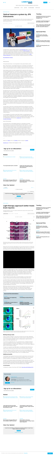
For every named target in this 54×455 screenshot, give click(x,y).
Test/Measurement (31, 7)
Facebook (15, 140)
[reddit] (20, 216)
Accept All (50, 453)
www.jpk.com (19, 117)
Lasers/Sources (16, 7)
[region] (18, 189)
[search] (5, 2)
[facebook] (15, 216)
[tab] (5, 187)
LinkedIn (26, 140)
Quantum (25, 7)
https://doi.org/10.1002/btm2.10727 (27, 367)
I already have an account (19, 197)
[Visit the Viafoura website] (32, 191)
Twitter (9, 140)
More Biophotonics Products (8, 57)
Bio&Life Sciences (5, 203)
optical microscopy (26, 50)
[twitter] (18, 216)
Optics (22, 7)
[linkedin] (17, 216)
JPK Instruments (23, 49)
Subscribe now (5, 142)
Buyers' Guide (37, 7)
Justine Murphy (5, 213)
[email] (21, 216)
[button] (3, 2)
